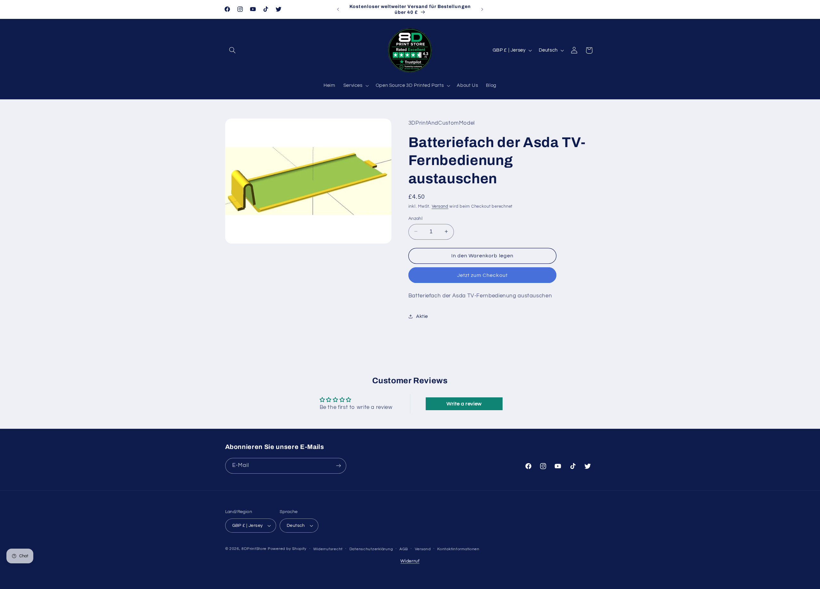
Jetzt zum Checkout (482, 275)
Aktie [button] (422, 316)
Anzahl (415, 218)
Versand (440, 206)
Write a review (464, 403)
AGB (403, 549)
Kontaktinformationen (458, 549)
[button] (232, 50)
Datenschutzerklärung (371, 549)
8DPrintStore (254, 549)
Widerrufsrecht (328, 549)
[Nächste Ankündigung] (482, 9)
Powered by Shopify (287, 549)
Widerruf (409, 561)
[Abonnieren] (338, 465)
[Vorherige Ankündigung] (338, 9)
